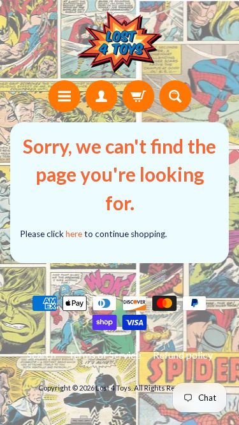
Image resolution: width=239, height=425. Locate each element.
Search (41, 355)
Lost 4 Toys (113, 388)
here (74, 234)
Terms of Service (104, 355)
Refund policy (183, 355)
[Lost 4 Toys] (120, 42)
